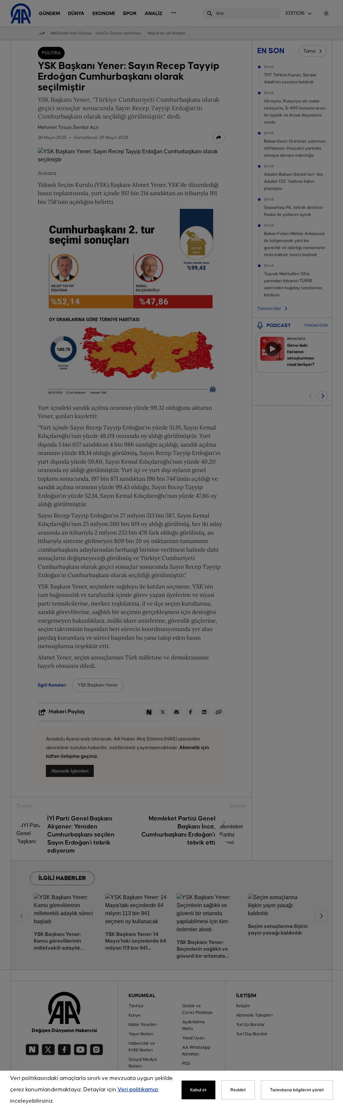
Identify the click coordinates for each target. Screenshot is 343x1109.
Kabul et (198, 1090)
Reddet (238, 1090)
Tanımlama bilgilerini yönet (297, 1090)
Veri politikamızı (138, 1090)
